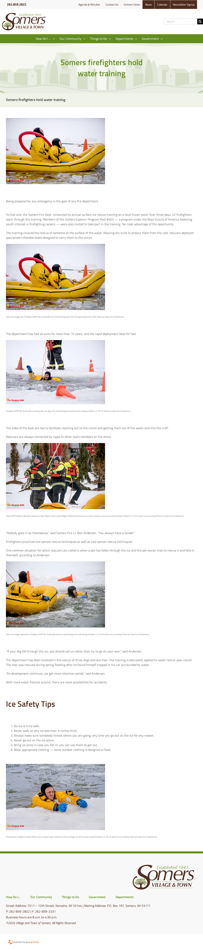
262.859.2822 (16, 4)
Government (97, 897)
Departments (125, 897)
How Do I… (13, 897)
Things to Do (70, 897)
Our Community (41, 897)
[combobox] (180, 21)
